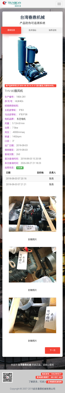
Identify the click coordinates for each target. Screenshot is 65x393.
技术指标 (32, 30)
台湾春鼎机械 (24, 364)
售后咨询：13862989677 (52, 374)
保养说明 (52, 30)
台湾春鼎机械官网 (54, 382)
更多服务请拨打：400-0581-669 (49, 377)
